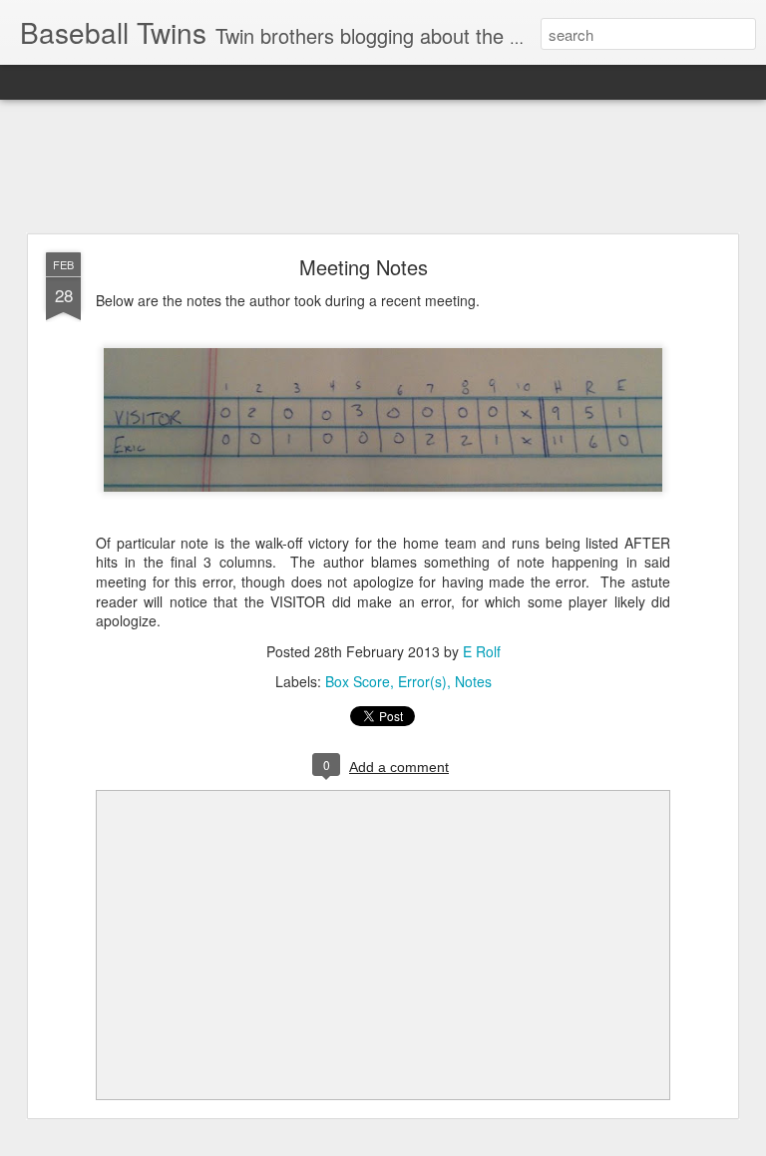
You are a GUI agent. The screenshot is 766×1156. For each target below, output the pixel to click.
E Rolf (482, 651)
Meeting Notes (363, 266)
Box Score (357, 681)
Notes (473, 681)
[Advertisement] (383, 167)
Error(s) (422, 681)
